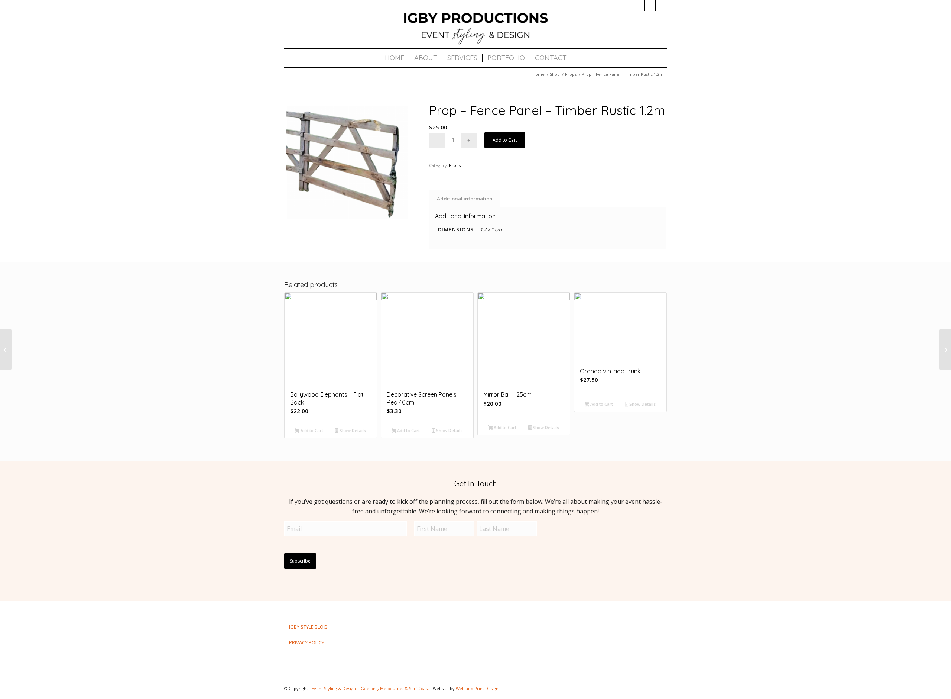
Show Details (352, 430)
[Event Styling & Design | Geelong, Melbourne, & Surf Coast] (475, 28)
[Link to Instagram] (627, 5)
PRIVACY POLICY (306, 642)
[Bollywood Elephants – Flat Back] (6, 349)
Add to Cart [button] (311, 430)
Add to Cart (505, 140)
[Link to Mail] (650, 5)
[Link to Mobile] (661, 5)
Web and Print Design (477, 688)
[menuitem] (394, 58)
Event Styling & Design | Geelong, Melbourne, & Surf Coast (370, 688)
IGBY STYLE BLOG (308, 627)
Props (455, 165)
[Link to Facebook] (638, 5)
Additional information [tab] (465, 198)
